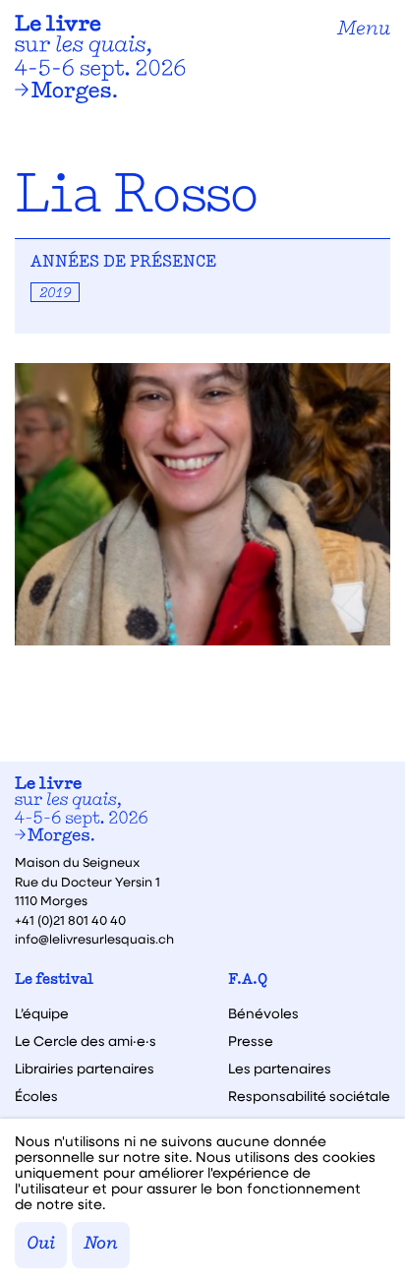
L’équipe (42, 1013)
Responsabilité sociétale (309, 1096)
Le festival (54, 980)
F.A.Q (247, 980)
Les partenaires (279, 1068)
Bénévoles (263, 1013)
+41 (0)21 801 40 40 (70, 919)
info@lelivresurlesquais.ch (94, 938)
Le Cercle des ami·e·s (85, 1041)
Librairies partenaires (84, 1068)
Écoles (36, 1096)
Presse (250, 1041)
